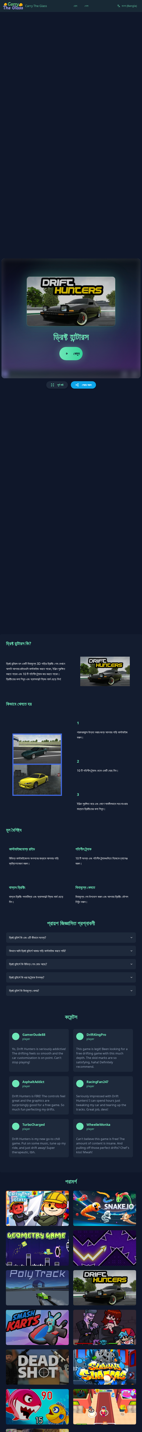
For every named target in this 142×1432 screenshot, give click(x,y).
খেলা (86, 6)
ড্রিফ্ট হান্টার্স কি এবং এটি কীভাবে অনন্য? (27, 938)
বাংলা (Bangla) (129, 6)
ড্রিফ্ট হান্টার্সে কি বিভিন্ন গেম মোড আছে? (28, 964)
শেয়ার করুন (87, 385)
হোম (75, 6)
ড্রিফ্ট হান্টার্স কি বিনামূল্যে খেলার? (24, 991)
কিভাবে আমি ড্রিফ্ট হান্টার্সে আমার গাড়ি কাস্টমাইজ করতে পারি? (37, 951)
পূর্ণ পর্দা (60, 385)
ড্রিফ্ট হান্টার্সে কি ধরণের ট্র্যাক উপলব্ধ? (26, 977)
